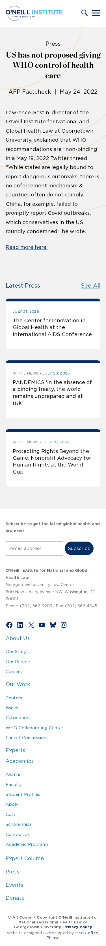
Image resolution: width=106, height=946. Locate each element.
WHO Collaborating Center (34, 727)
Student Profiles (23, 794)
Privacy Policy (77, 927)
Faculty (14, 784)
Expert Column (25, 858)
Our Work (18, 684)
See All (90, 286)
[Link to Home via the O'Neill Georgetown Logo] (34, 19)
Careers (14, 671)
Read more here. (26, 247)
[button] (84, 13)
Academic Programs (27, 844)
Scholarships (19, 824)
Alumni (13, 774)
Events (14, 885)
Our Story (16, 651)
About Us (18, 638)
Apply (12, 804)
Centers (14, 697)
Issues (12, 707)
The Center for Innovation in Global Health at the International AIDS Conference (52, 327)
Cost (11, 814)
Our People (18, 661)
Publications (18, 717)
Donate (15, 898)
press (53, 44)
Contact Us (18, 834)
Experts (15, 750)
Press (12, 872)
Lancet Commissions (27, 737)
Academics (20, 761)
